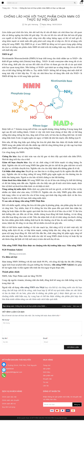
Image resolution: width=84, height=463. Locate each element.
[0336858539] (3, 375)
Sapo (65, 418)
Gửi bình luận (73, 347)
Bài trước (68, 306)
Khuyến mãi (47, 379)
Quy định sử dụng (8, 407)
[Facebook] (4, 364)
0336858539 (9, 369)
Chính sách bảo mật (9, 397)
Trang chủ (46, 365)
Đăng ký (77, 404)
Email (45, 338)
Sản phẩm (46, 369)
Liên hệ (46, 386)
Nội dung (6, 320)
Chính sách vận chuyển (10, 400)
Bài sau (76, 306)
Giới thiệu (46, 372)
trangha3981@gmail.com (13, 372)
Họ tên (5, 338)
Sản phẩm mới (48, 375)
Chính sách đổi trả (8, 403)
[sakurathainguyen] (2, 2)
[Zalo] (4, 370)
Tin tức (45, 382)
